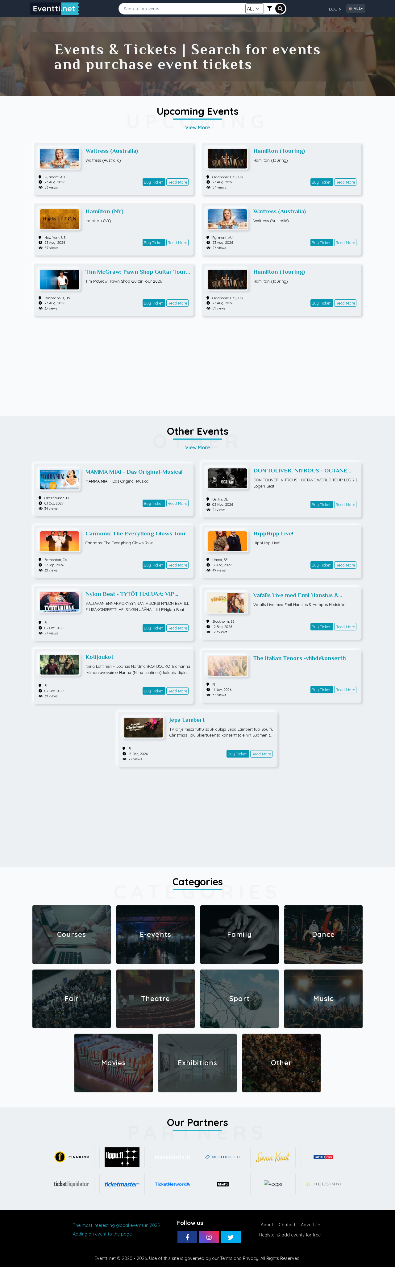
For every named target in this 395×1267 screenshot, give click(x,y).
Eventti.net (105, 1258)
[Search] (280, 9)
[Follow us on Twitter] (231, 1237)
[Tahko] (323, 1157)
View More (197, 127)
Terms (226, 1258)
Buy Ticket (154, 182)
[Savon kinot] (273, 1157)
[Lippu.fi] (122, 1157)
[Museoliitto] (172, 1157)
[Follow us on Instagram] (209, 1237)
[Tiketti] (222, 1184)
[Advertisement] (197, 363)
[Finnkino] (71, 1157)
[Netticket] (222, 1157)
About (267, 1225)
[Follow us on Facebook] (187, 1237)
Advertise (310, 1225)
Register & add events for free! (290, 1235)
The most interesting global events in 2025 (116, 1225)
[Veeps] (273, 1184)
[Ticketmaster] (122, 1184)
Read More (177, 182)
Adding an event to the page (102, 1234)
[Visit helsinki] (323, 1184)
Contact (287, 1225)
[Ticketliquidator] (71, 1184)
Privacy (250, 1258)
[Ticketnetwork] (172, 1184)
